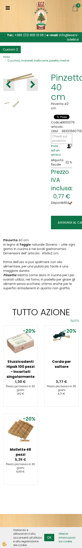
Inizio (6, 57)
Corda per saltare (61, 364)
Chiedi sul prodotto (59, 138)
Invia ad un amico (56, 150)
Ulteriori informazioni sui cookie (67, 537)
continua (20, 353)
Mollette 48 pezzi (20, 452)
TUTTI (74, 321)
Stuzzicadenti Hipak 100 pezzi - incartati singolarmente (21, 369)
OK (49, 537)
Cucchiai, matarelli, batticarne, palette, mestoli (38, 60)
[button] (32, 85)
